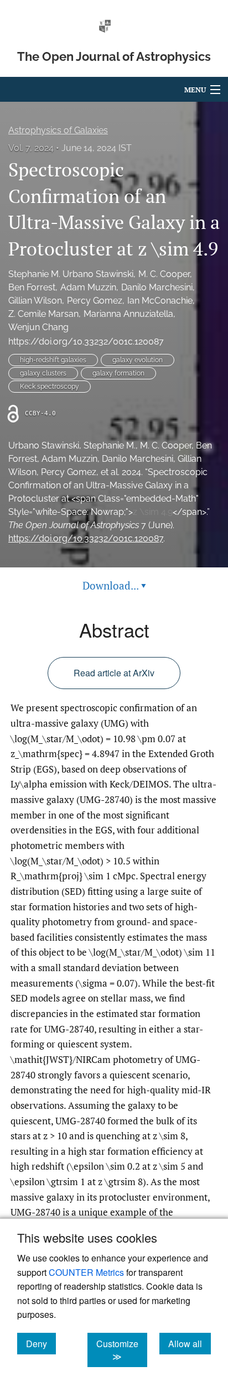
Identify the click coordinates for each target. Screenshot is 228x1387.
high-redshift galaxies (53, 360)
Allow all (189, 1343)
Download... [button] (114, 585)
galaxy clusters (43, 373)
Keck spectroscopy (49, 386)
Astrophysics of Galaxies (58, 130)
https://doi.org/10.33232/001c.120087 (86, 341)
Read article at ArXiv (114, 672)
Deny (41, 1343)
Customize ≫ (121, 1350)
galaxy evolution (137, 360)
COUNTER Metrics (86, 1272)
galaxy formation (118, 373)
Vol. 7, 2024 (31, 148)
